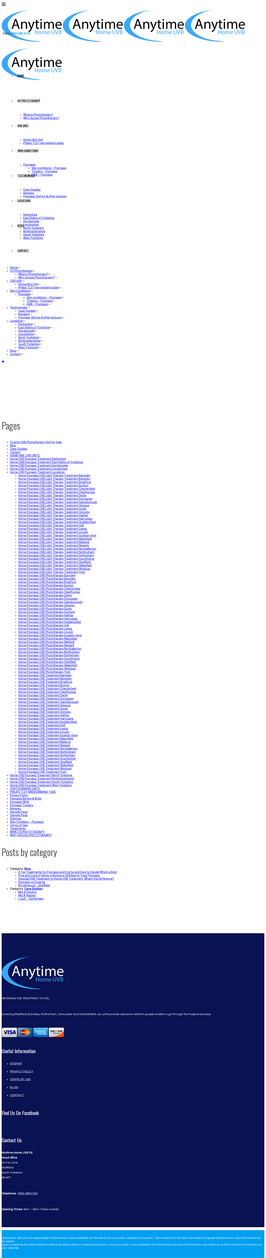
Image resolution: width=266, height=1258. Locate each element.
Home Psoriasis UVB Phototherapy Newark (46, 645)
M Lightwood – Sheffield (34, 885)
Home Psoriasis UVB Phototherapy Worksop (47, 668)
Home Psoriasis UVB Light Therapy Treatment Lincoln (53, 532)
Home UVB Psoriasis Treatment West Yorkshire (41, 785)
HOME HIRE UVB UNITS (25, 455)
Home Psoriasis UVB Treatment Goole (43, 708)
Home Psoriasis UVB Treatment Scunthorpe (47, 758)
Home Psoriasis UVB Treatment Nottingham (47, 752)
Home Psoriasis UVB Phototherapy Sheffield (47, 662)
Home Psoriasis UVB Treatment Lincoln (43, 732)
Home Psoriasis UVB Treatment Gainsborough (48, 702)
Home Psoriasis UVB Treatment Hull (41, 725)
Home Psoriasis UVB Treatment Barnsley (45, 675)
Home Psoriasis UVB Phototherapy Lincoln (45, 632)
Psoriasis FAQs (19, 802)
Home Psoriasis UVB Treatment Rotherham (46, 755)
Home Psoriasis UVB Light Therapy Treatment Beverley (54, 478)
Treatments (18, 828)
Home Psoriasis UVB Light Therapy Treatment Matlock (53, 542)
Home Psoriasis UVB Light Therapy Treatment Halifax (53, 515)
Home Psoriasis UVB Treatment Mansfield (45, 738)
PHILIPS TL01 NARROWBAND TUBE (33, 792)
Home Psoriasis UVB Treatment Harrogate (46, 718)
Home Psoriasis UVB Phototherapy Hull (43, 625)
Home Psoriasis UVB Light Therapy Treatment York (51, 572)
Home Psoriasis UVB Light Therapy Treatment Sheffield (54, 562)
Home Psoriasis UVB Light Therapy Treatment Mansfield (55, 538)
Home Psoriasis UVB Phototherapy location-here (50, 635)
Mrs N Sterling (27, 892)
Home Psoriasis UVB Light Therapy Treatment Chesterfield (56, 488)
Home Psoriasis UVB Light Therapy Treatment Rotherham (56, 555)
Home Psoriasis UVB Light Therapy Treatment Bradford (54, 482)
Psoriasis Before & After (26, 798)
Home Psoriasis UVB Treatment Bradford (45, 682)
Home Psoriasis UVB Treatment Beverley (45, 678)
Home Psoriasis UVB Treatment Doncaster (46, 698)
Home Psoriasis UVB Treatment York (42, 772)
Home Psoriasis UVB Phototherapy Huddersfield (49, 622)
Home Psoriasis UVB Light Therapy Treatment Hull (51, 525)
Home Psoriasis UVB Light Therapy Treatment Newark (53, 545)
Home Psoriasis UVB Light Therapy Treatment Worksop (54, 568)
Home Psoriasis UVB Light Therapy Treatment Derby (52, 495)
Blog (13, 445)
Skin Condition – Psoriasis (27, 822)
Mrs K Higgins (27, 895)
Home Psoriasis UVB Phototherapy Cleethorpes (49, 592)
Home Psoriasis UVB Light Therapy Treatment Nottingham (56, 552)
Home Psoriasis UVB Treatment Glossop (44, 705)
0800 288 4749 (27, 1193)
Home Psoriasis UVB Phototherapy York (44, 672)
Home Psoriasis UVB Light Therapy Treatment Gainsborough (57, 502)
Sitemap (15, 818)
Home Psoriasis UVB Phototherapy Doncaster (48, 598)
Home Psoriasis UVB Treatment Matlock (44, 742)
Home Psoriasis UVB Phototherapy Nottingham (49, 652)
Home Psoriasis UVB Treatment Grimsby (44, 712)
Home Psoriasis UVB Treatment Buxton (44, 685)
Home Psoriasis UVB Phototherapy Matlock (46, 642)
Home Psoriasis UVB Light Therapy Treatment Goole (52, 508)
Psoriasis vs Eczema (31, 882)
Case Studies (18, 448)
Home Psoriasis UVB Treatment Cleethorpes (47, 692)
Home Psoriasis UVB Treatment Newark (44, 745)
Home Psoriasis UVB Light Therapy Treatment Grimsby (54, 512)
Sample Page (19, 812)
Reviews (15, 808)
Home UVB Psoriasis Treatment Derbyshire (38, 458)
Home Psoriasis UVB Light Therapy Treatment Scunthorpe (56, 558)
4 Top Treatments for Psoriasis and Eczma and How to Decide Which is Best (67, 872)
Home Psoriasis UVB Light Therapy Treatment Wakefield (55, 565)
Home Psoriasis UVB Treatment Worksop (45, 768)
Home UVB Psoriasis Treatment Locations (37, 472)
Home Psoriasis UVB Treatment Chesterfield (47, 688)
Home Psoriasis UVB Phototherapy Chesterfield (49, 588)
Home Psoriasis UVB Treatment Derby (43, 695)
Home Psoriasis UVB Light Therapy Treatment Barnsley (54, 475)
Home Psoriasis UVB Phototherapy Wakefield (47, 665)
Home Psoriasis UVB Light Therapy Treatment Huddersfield (57, 522)
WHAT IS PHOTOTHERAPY (27, 832)
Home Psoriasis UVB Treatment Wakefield (45, 765)
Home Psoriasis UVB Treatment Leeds (43, 728)
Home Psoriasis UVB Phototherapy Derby (45, 595)
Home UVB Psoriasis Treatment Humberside (39, 465)
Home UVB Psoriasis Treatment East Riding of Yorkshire (46, 462)
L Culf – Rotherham (31, 898)
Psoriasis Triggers (21, 805)
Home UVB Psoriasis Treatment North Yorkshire (41, 775)
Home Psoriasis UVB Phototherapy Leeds (45, 628)
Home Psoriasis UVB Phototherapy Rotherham (48, 655)
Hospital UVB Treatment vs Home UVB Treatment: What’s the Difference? (66, 878)
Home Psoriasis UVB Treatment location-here (48, 735)
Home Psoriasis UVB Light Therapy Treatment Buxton (53, 485)
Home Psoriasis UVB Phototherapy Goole (45, 608)
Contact (15, 452)
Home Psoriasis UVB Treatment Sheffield (45, 762)
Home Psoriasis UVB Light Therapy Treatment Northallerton (57, 548)
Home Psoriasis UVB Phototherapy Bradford (47, 582)
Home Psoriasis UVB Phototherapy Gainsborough (50, 602)
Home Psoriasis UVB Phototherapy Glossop (46, 605)
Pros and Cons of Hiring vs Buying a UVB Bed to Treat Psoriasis (59, 875)
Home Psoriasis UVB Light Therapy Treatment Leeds (52, 528)
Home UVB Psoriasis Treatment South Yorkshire (41, 782)
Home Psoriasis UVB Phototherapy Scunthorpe (49, 658)
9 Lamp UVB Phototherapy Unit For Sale (36, 442)
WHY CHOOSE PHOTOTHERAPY (31, 835)
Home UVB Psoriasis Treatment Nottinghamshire (42, 778)
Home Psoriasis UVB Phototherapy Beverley (47, 578)
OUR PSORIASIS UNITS (25, 788)
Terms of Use (19, 825)
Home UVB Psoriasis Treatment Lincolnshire (39, 468)
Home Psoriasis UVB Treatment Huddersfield (47, 722)
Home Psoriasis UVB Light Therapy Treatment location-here (57, 535)
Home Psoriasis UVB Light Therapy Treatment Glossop (53, 505)
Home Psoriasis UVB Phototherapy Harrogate (48, 618)
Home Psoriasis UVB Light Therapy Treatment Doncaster (55, 498)
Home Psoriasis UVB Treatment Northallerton (48, 748)
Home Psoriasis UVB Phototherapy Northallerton (49, 648)
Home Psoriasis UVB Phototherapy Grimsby (46, 612)
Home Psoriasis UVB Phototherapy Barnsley (47, 575)
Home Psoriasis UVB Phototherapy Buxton (46, 585)
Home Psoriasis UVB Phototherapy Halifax (45, 615)
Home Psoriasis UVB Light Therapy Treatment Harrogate (55, 518)
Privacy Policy (19, 795)
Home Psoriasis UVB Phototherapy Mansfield (47, 638)
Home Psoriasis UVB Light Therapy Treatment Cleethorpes (56, 492)
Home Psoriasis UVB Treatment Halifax (43, 715)
